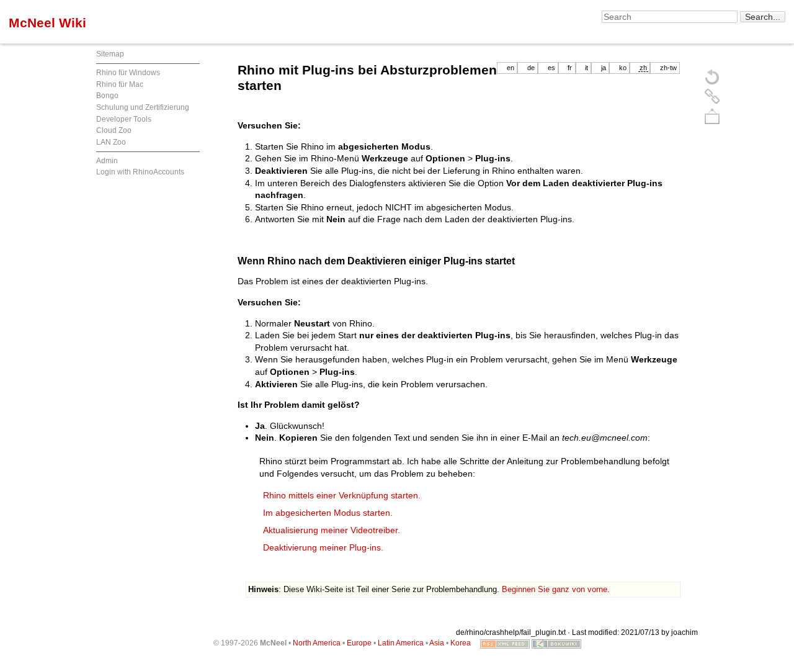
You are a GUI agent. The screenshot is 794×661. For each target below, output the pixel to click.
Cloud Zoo (114, 130)
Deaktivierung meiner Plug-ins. (323, 547)
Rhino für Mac (119, 84)
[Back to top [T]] (712, 116)
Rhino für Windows (128, 72)
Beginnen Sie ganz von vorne (554, 589)
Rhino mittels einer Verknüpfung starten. (342, 495)
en (510, 67)
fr (570, 67)
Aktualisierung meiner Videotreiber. (331, 530)
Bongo (107, 95)
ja (603, 67)
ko (623, 67)
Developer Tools (123, 119)
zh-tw (668, 67)
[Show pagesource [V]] (712, 76)
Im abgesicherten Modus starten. (328, 513)
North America (317, 643)
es (551, 67)
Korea (460, 643)
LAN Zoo (111, 142)
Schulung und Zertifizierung (142, 107)
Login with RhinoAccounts (140, 172)
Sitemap (110, 54)
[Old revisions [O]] (712, 96)
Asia (436, 643)
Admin (107, 160)
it (586, 67)
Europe (359, 643)
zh (643, 67)
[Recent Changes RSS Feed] (505, 643)
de (531, 67)
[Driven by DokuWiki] (556, 643)
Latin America (401, 643)
